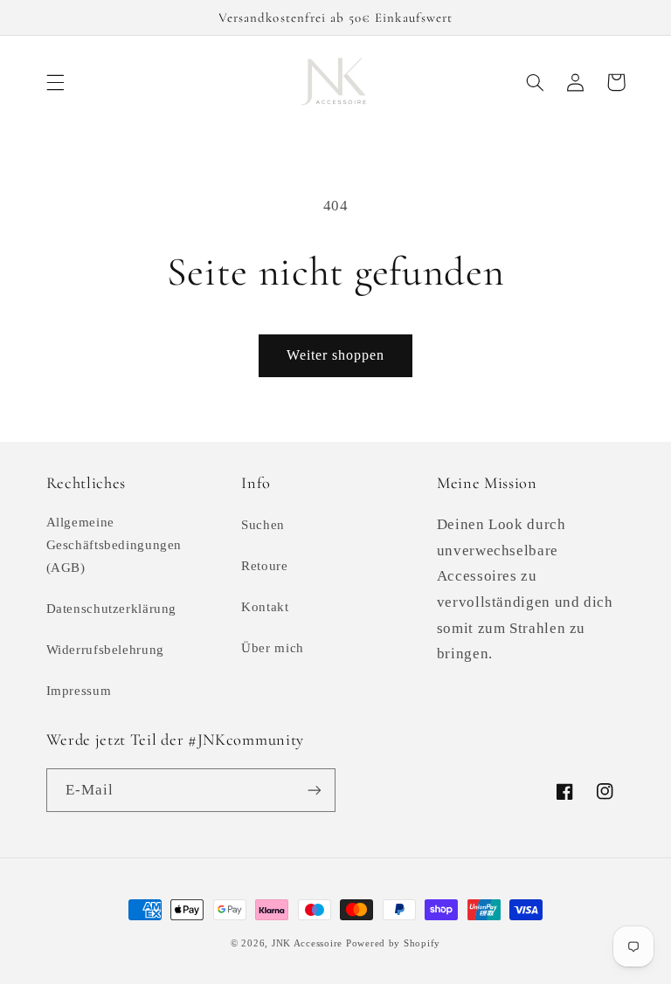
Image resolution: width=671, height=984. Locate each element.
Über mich (272, 648)
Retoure (264, 566)
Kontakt (264, 607)
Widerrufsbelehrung (105, 650)
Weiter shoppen (336, 354)
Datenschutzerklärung (111, 609)
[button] (55, 82)
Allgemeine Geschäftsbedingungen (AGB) (114, 545)
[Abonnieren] (314, 789)
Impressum (79, 691)
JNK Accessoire (307, 943)
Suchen (263, 525)
